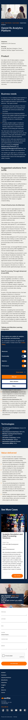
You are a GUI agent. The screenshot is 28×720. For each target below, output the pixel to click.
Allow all (14, 377)
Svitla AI (3, 672)
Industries (4, 682)
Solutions (3, 675)
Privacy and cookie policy (6, 716)
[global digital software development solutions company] (14, 698)
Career (3, 692)
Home (2, 23)
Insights (3, 685)
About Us (3, 690)
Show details (19, 372)
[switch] (24, 356)
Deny (14, 386)
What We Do (8, 23)
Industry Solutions (6, 677)
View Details (17, 575)
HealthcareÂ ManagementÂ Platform (12, 148)
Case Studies (15, 23)
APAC (2, 687)
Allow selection (14, 381)
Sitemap (15, 716)
